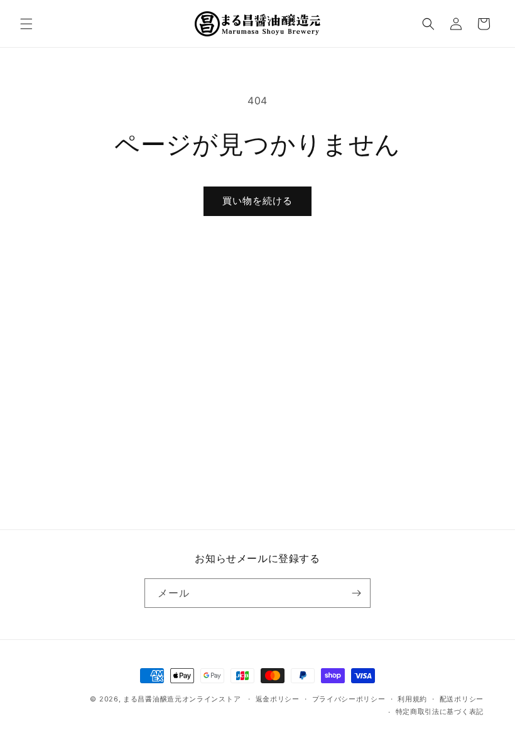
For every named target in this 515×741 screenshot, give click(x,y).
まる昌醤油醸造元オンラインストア (182, 699)
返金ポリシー (278, 699)
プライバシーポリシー (349, 699)
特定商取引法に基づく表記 (440, 711)
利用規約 (412, 699)
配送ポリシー (462, 699)
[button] (26, 24)
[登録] (356, 593)
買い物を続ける (257, 201)
